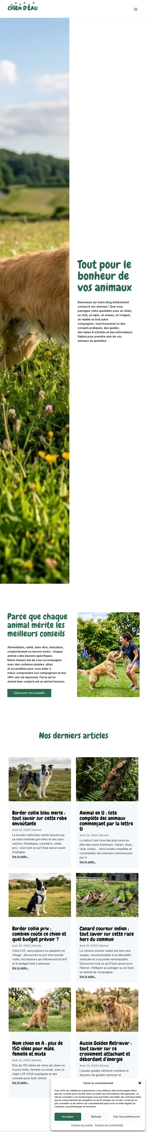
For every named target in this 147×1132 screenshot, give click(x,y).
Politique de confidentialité (109, 1125)
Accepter (68, 1116)
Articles (36, 829)
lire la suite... (20, 856)
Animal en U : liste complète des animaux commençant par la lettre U (106, 820)
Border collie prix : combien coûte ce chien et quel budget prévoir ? (39, 934)
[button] (140, 1083)
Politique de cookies (82, 1125)
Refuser (96, 1116)
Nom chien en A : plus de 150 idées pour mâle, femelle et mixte (37, 1048)
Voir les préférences (126, 1116)
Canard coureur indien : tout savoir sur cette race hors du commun (107, 934)
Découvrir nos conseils (29, 693)
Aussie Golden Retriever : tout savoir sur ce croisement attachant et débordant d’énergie (106, 1051)
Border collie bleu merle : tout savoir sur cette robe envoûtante (39, 818)
